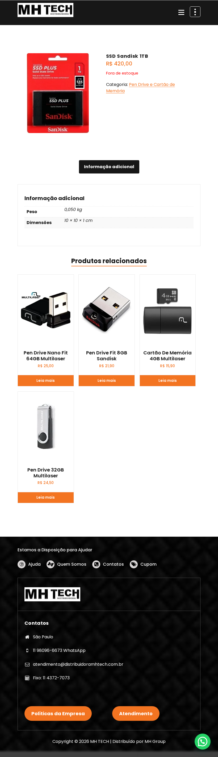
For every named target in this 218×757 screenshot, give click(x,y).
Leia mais (45, 380)
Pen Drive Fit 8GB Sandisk (106, 355)
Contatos (113, 564)
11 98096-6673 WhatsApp (59, 650)
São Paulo (43, 637)
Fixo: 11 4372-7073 (51, 678)
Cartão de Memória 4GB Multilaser (167, 355)
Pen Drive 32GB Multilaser (45, 472)
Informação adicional (109, 167)
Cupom (148, 564)
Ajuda (34, 564)
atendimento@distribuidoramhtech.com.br (78, 664)
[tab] (109, 166)
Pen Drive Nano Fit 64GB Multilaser (46, 355)
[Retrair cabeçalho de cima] (195, 11)
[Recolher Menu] (181, 12)
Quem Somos (71, 564)
